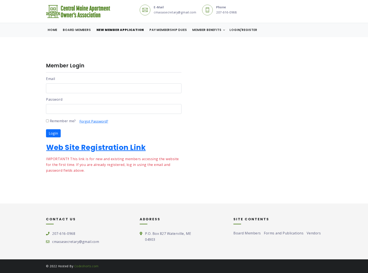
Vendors (314, 233)
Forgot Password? (93, 121)
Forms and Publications (283, 233)
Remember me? (62, 121)
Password (54, 99)
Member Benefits (206, 30)
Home (52, 30)
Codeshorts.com (86, 266)
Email (50, 78)
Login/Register (243, 30)
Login (53, 133)
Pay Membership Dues (168, 30)
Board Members (77, 30)
